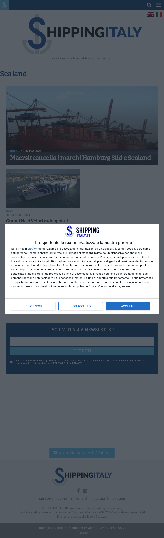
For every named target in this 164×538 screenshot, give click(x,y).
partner (32, 248)
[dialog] (82, 269)
